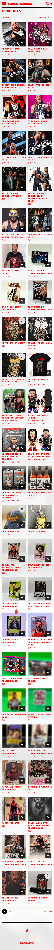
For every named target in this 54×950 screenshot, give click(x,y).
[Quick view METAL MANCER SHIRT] (22, 337)
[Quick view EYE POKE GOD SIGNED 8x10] (22, 151)
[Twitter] (27, 930)
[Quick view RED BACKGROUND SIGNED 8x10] (22, 115)
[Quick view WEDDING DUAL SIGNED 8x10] (48, 228)
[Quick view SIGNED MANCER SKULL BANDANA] (48, 337)
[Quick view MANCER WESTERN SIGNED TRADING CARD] (48, 744)
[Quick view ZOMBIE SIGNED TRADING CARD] (22, 633)
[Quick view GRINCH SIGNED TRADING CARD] (22, 597)
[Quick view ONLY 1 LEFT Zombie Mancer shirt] (22, 373)
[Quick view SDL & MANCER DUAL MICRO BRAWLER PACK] (48, 448)
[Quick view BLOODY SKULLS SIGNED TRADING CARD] (48, 855)
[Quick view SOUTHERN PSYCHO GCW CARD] (48, 781)
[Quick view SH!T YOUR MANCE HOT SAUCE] (48, 486)
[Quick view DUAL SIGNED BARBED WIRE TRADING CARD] (48, 597)
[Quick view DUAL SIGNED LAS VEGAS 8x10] (48, 42)
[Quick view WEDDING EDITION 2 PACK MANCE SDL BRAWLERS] (22, 486)
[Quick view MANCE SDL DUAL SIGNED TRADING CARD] (48, 264)
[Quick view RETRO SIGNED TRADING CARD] (22, 744)
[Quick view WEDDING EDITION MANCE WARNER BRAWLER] (22, 448)
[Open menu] (4, 3)
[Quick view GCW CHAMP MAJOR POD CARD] (22, 708)
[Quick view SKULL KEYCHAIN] (48, 525)
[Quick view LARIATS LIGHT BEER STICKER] (48, 708)
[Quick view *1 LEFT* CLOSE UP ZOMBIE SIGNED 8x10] (22, 228)
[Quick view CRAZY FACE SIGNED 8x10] (48, 79)
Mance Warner (20, 3)
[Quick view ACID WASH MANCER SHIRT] (22, 264)
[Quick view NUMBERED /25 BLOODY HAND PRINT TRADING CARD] (48, 633)
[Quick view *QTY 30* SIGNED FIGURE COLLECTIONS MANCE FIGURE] (22, 409)
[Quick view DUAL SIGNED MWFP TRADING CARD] (22, 672)
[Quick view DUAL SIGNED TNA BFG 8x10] (48, 151)
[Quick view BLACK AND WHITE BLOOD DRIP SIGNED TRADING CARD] (48, 817)
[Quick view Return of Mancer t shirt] (48, 373)
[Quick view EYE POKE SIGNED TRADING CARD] (22, 301)
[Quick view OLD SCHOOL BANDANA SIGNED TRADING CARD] (22, 855)
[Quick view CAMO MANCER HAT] (22, 525)
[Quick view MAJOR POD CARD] (22, 817)
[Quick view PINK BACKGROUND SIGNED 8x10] (48, 115)
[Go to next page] (50, 911)
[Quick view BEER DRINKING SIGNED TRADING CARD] (48, 301)
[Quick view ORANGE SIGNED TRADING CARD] (22, 891)
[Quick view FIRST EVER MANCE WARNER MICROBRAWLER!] (48, 409)
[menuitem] (27, 17)
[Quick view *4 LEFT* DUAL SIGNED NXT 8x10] (22, 187)
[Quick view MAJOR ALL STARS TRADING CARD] (22, 781)
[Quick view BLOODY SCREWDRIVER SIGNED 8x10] (22, 79)
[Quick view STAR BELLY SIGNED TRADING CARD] (48, 559)
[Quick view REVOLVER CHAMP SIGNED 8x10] (22, 42)
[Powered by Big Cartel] (27, 943)
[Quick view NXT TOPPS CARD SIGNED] (48, 672)
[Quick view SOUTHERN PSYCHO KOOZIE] (48, 891)
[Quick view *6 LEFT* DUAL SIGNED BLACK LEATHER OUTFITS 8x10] (48, 187)
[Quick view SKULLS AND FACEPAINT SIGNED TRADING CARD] (22, 559)
